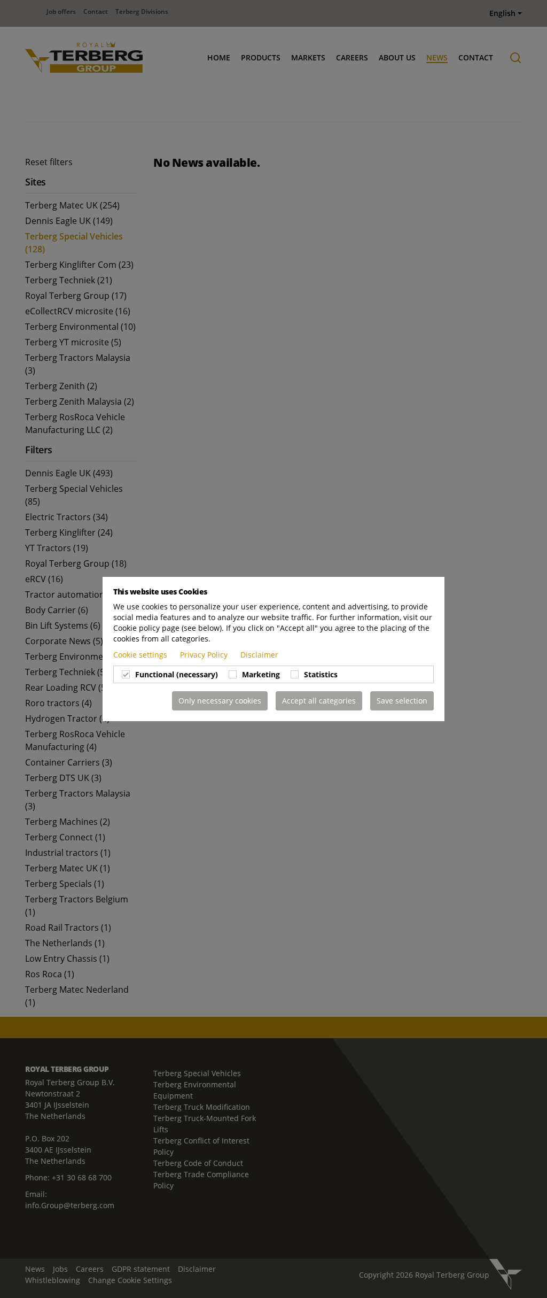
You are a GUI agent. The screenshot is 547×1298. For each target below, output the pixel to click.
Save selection (402, 701)
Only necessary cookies (219, 701)
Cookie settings (141, 655)
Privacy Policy (205, 655)
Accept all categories (319, 701)
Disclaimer (259, 655)
